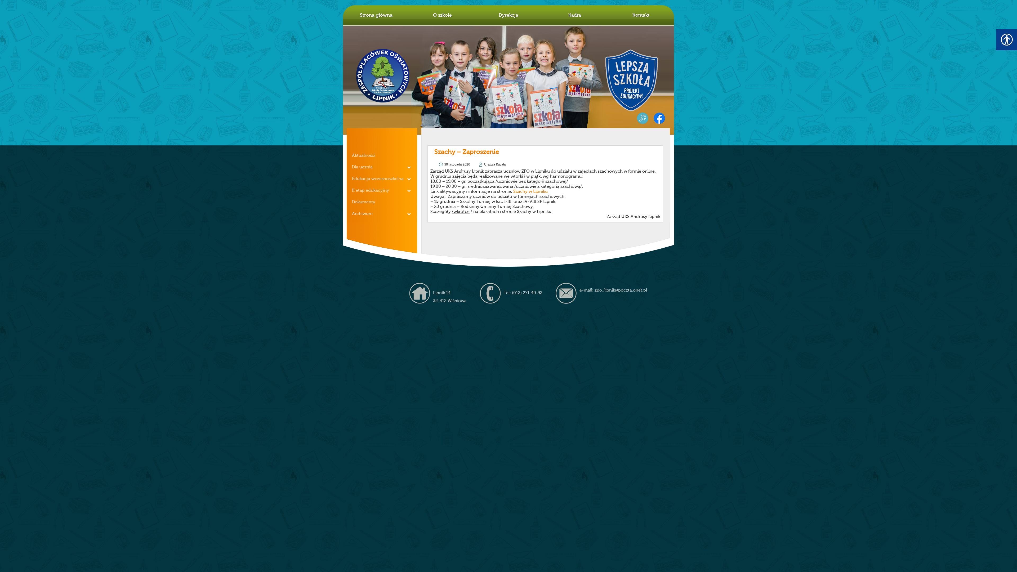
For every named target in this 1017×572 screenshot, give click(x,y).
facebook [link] (659, 118)
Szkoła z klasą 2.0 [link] (632, 78)
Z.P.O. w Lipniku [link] (383, 75)
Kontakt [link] (640, 15)
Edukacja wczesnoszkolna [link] (378, 179)
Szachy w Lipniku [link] (530, 192)
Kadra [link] (574, 15)
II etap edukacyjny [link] (370, 191)
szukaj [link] (642, 118)
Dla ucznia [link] (362, 167)
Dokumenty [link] (363, 202)
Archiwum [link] (362, 214)
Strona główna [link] (376, 15)
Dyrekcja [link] (508, 15)
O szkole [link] (442, 15)
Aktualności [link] (363, 156)
